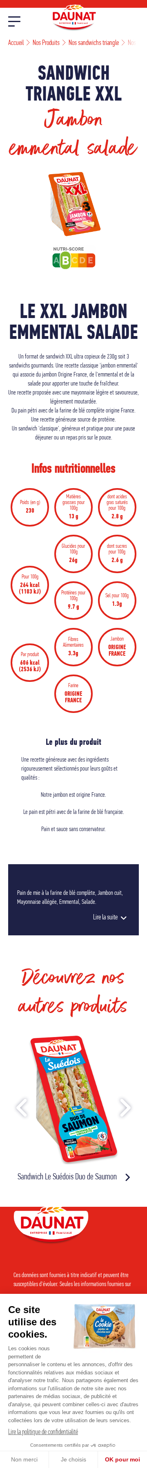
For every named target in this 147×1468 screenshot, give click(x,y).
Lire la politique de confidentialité (43, 1432)
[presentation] (22, 1110)
